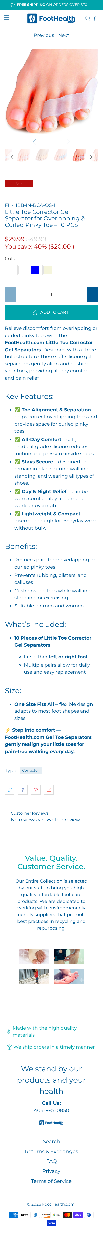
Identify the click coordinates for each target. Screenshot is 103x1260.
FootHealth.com (58, 1204)
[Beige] (47, 270)
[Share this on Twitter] (9, 790)
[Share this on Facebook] (23, 790)
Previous (44, 35)
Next (63, 35)
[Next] (66, 142)
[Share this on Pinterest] (36, 790)
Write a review (63, 820)
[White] (10, 270)
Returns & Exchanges (51, 1151)
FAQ (51, 1161)
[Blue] (35, 270)
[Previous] (36, 142)
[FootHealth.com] (51, 18)
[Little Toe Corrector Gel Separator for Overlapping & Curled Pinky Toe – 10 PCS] (51, 91)
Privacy (51, 1171)
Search (51, 1141)
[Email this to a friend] (49, 790)
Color (11, 258)
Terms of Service (51, 1181)
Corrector (30, 770)
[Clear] (23, 270)
